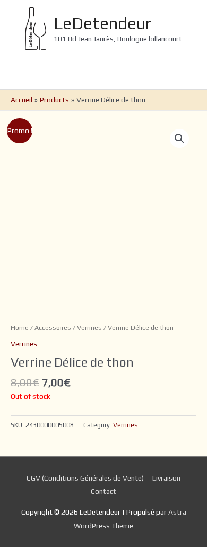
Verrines (89, 328)
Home (20, 328)
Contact (103, 491)
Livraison (166, 478)
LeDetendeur (102, 23)
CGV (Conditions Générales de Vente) (85, 478)
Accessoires (52, 328)
